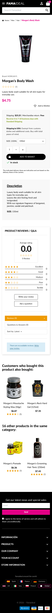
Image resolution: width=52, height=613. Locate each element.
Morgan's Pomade (12, 463)
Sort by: (10, 332)
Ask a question (26, 304)
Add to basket (27, 157)
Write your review (26, 297)
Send (26, 512)
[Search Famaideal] (47, 7)
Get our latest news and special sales (26, 500)
